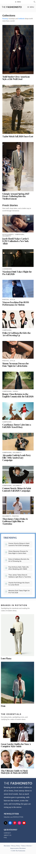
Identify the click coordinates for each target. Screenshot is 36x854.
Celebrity (6, 236)
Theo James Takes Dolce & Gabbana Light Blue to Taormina (15, 521)
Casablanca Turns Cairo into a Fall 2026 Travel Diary (16, 425)
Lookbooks (7, 269)
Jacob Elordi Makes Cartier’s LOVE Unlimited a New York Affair (15, 241)
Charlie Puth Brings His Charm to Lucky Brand (18, 584)
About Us (7, 835)
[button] (35, 2)
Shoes (15, 391)
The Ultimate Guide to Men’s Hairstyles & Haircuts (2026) (14, 772)
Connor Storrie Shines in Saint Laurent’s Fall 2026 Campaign (16, 489)
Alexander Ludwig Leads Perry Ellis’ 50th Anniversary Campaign (16, 457)
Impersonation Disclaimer (18, 848)
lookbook (21, 18)
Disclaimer (7, 846)
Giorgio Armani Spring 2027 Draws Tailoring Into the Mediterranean (15, 196)
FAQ (5, 837)
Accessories (8, 234)
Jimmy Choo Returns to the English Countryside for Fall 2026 (18, 395)
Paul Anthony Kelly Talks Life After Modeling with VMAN (18, 568)
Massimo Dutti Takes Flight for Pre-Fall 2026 (17, 272)
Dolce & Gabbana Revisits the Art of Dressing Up (16, 334)
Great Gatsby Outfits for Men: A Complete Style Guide (16, 745)
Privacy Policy (15, 846)
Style (12, 299)
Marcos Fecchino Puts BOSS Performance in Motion (15, 303)
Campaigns (19, 234)
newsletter (18, 817)
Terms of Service (26, 846)
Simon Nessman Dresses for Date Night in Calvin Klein (15, 364)
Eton (3, 706)
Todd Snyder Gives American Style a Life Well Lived (16, 77)
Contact (7, 833)
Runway (5, 18)
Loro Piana (6, 658)
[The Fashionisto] (12, 7)
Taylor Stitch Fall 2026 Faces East (17, 136)
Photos (5, 299)
